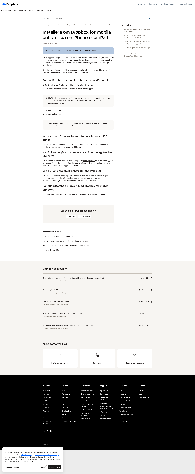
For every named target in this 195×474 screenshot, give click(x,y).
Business (65, 397)
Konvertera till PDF (87, 419)
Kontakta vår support (185, 4)
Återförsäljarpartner (126, 414)
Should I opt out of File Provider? (55, 290)
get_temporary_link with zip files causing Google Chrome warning (68, 325)
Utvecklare (123, 404)
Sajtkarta (103, 415)
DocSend (65, 407)
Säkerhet (46, 407)
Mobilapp (46, 394)
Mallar (45, 418)
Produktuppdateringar (69, 421)
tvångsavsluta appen (71, 178)
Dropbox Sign (66, 411)
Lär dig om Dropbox (167, 4)
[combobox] (97, 18)
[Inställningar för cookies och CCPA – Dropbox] (32, 459)
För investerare (144, 397)
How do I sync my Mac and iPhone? (56, 302)
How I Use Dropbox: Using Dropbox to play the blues (63, 314)
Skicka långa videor (88, 394)
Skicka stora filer (87, 391)
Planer (64, 418)
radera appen (48, 181)
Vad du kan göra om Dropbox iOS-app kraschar (137, 49)
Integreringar (47, 397)
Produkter (40, 10)
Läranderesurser (105, 419)
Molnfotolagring (86, 397)
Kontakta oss (104, 394)
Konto (31, 10)
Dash (63, 404)
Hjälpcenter (141, 4)
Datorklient (46, 391)
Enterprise (65, 401)
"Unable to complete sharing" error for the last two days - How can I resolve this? (73, 278)
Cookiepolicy (104, 403)
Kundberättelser (125, 397)
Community (153, 4)
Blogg (121, 391)
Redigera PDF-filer (87, 410)
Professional (66, 394)
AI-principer (104, 412)
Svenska (45, 444)
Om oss (141, 391)
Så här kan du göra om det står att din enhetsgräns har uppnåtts (137, 43)
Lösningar (46, 404)
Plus (63, 391)
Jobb (140, 394)
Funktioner (46, 401)
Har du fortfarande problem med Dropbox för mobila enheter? (135, 55)
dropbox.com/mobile (57, 147)
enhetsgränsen (89, 161)
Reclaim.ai (65, 414)
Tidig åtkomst (47, 411)
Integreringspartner (126, 418)
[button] (45, 18)
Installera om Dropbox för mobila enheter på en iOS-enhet (135, 37)
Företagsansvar (144, 401)
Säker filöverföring (87, 401)
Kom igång (50, 10)
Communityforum (125, 407)
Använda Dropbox (20, 10)
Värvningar (123, 411)
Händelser (122, 394)
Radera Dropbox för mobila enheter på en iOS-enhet (137, 31)
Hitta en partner (124, 421)
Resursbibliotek (124, 401)
